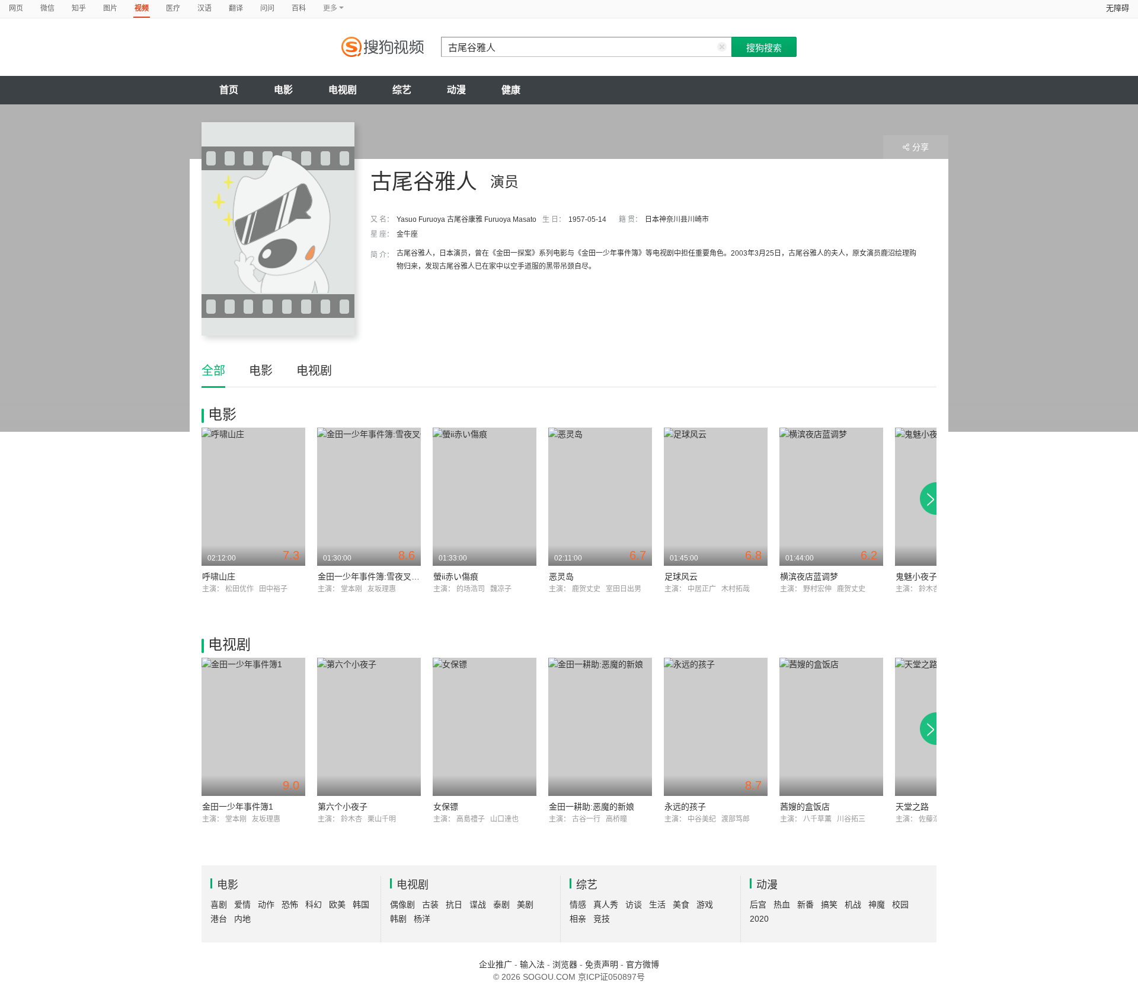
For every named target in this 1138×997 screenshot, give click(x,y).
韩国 (361, 904)
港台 (218, 918)
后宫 (758, 904)
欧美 (337, 904)
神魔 (876, 904)
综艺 (401, 90)
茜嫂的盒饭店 (805, 806)
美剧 (525, 904)
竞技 (601, 918)
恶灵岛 (561, 576)
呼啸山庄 (218, 576)
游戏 (704, 904)
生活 (657, 904)
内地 (242, 918)
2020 (759, 918)
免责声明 (601, 964)
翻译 (236, 8)
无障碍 (1117, 8)
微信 (47, 8)
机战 (853, 904)
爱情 (242, 904)
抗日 (454, 904)
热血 (781, 904)
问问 (267, 8)
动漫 (456, 90)
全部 (213, 370)
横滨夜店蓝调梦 (809, 576)
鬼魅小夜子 (916, 576)
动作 (266, 904)
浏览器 (564, 964)
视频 (142, 8)
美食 (681, 904)
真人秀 (605, 904)
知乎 (79, 8)
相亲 (578, 918)
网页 (16, 8)
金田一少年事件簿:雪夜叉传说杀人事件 (389, 576)
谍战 (477, 904)
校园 (900, 904)
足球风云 (681, 576)
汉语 (204, 8)
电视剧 (342, 90)
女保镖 (445, 806)
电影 (283, 90)
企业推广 (495, 964)
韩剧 (398, 918)
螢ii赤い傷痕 (455, 576)
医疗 (173, 8)
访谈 (633, 904)
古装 (430, 904)
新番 (805, 904)
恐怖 (290, 904)
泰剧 (501, 904)
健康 (510, 90)
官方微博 (642, 964)
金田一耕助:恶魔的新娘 (591, 806)
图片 (110, 8)
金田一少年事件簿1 (237, 806)
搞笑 (829, 904)
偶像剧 (402, 904)
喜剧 (218, 904)
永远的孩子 (685, 806)
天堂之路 (912, 806)
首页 (228, 90)
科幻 (313, 904)
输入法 (532, 964)
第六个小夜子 (342, 806)
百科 (299, 8)
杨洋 (422, 918)
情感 (578, 904)
